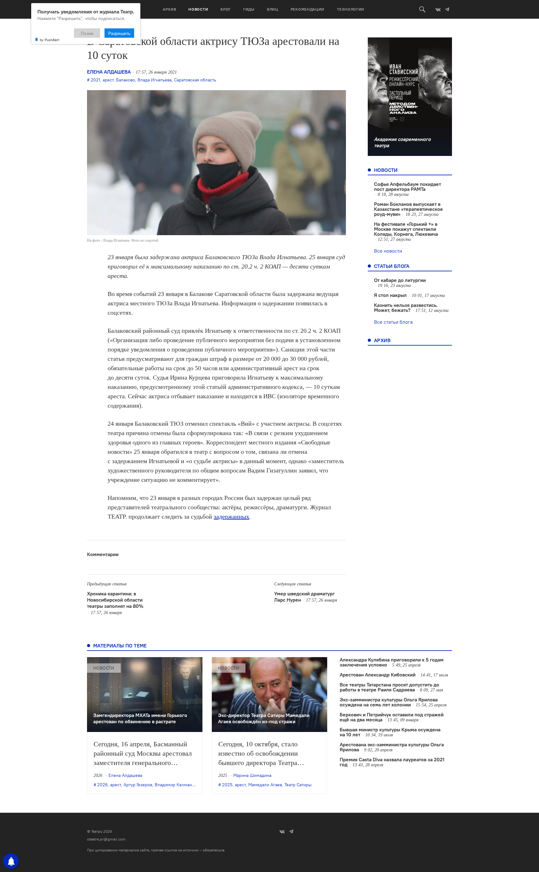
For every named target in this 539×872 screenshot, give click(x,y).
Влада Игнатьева (155, 80)
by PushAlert (49, 39)
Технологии (350, 9)
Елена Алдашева (109, 72)
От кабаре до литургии (400, 280)
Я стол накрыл (390, 295)
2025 (227, 784)
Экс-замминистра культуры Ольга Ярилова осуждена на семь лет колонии (389, 702)
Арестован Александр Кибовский (377, 674)
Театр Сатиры (298, 784)
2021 (95, 80)
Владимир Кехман (173, 784)
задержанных (231, 516)
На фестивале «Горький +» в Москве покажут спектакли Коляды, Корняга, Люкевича (406, 229)
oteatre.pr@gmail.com (106, 839)
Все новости (388, 251)
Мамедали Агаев (265, 784)
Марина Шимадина (252, 775)
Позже (87, 33)
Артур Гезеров (138, 784)
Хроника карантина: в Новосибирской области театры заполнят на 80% (115, 599)
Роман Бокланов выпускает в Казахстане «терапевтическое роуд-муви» (408, 209)
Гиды (249, 9)
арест (108, 80)
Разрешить (119, 33)
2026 (102, 784)
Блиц (272, 9)
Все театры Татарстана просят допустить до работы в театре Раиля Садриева (389, 687)
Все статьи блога (393, 322)
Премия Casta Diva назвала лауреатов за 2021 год (392, 762)
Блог (226, 9)
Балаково (125, 80)
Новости (198, 9)
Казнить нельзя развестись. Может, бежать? (406, 307)
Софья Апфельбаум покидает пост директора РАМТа (407, 186)
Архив (169, 9)
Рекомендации (307, 9)
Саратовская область (195, 80)
